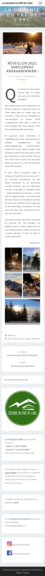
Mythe (21, 338)
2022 (10, 338)
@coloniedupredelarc (21, 544)
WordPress (36, 570)
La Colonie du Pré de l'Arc (17, 3)
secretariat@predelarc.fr (15, 525)
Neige (27, 338)
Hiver (15, 338)
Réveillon (12, 335)
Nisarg (26, 573)
